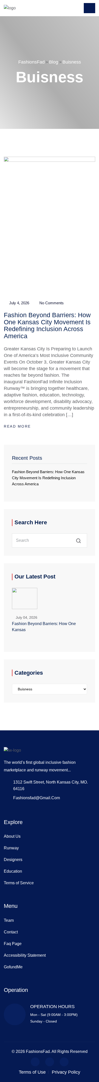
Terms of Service (19, 883)
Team (9, 920)
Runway (11, 848)
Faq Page (13, 943)
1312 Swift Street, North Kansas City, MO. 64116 (50, 785)
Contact (11, 932)
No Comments (51, 303)
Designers (13, 859)
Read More (18, 426)
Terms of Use (32, 1072)
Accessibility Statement (25, 955)
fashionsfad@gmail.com (36, 798)
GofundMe (13, 967)
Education (13, 871)
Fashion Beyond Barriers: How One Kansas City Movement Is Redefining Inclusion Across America (47, 325)
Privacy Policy (66, 1072)
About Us (12, 836)
